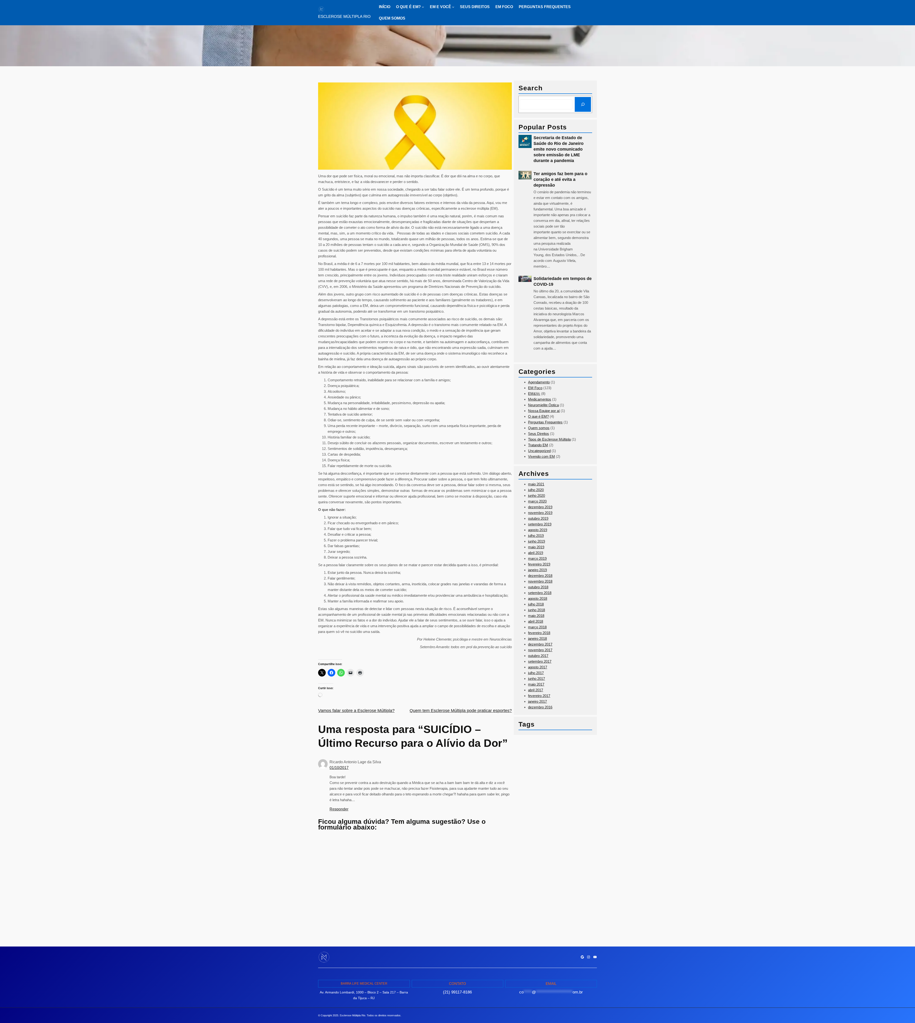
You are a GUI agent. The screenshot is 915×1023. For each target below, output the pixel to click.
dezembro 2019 (540, 507)
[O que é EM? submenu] (423, 7)
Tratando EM (538, 445)
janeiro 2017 (537, 701)
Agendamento (539, 382)
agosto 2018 (537, 598)
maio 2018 (536, 616)
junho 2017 (536, 679)
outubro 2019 (538, 518)
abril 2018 (535, 621)
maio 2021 (536, 484)
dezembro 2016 (540, 707)
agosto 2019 (537, 530)
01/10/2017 (339, 768)
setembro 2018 (539, 593)
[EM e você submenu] (453, 7)
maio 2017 (536, 684)
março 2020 (537, 501)
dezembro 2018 (540, 576)
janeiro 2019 (537, 570)
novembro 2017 (540, 650)
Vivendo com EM (541, 456)
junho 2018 (536, 610)
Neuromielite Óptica (543, 405)
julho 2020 (536, 490)
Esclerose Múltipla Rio (344, 16)
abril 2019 (535, 553)
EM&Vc (534, 394)
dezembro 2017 (540, 644)
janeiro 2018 (537, 638)
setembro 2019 (539, 524)
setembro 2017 (539, 661)
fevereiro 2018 (539, 633)
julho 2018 (536, 604)
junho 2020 (536, 496)
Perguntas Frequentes (545, 422)
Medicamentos (539, 399)
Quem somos (538, 428)
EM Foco (535, 388)
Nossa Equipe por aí (544, 411)
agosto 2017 (537, 667)
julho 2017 (536, 673)
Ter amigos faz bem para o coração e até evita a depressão (560, 179)
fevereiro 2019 (539, 564)
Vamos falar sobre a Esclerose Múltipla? (356, 710)
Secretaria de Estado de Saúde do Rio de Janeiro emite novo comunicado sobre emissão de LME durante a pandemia (559, 149)
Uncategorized (539, 451)
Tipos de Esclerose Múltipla (549, 439)
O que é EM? (538, 416)
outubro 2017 (538, 656)
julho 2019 (536, 536)
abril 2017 (535, 690)
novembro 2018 (540, 581)
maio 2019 (536, 547)
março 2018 (537, 627)
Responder (339, 809)
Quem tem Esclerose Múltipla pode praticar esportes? (461, 710)
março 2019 (537, 558)
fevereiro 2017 (539, 696)
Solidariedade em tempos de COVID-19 (563, 281)
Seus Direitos (538, 434)
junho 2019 (536, 541)
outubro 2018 (538, 587)
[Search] (583, 104)
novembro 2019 (540, 513)
